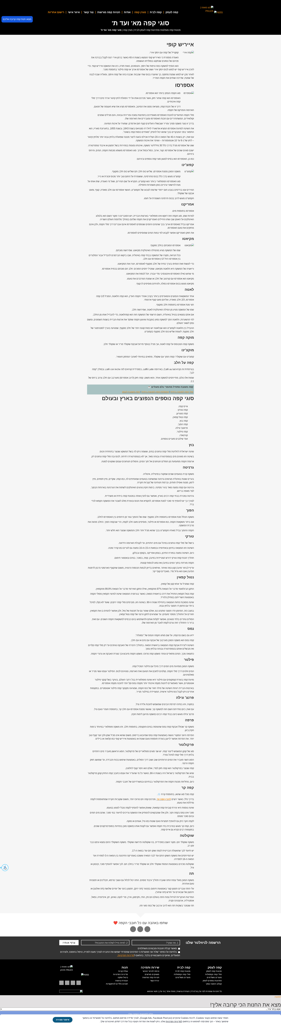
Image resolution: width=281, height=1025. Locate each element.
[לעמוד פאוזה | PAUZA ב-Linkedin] (78, 983)
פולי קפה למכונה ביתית (182, 392)
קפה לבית (156, 12)
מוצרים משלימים (214, 977)
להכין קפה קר (164, 799)
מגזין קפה (140, 12)
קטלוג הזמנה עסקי (214, 984)
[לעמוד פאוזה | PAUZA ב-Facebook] (61, 983)
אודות (127, 12)
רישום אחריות (56, 12)
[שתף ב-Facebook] (140, 929)
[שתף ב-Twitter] (147, 929)
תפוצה (278, 997)
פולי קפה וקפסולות (213, 974)
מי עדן (162, 991)
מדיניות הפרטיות (120, 974)
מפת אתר (171, 991)
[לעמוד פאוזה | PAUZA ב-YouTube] (67, 983)
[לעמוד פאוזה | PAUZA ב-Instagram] (73, 983)
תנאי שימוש (152, 991)
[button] (4, 867)
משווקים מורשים (152, 974)
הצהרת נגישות (121, 980)
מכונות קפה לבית (182, 971)
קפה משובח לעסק (131, 392)
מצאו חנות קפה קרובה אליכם (17, 19)
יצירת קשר (154, 980)
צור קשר (89, 12)
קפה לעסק (172, 12)
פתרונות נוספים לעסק (212, 980)
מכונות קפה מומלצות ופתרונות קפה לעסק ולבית (157, 30)
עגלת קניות (123, 971)
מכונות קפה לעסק (214, 971)
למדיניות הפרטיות (174, 1021)
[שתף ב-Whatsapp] (133, 929)
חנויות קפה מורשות (108, 12)
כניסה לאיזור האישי (151, 971)
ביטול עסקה (123, 977)
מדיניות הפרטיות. (125, 955)
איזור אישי (74, 12)
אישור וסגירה (62, 1019)
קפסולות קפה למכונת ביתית (155, 392)
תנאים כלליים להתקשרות (117, 984)
